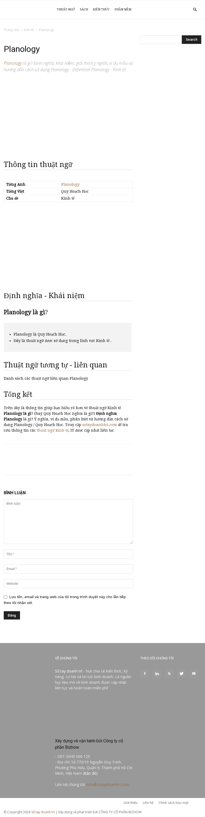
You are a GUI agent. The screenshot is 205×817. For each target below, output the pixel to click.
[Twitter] (181, 674)
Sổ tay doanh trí (68, 671)
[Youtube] (194, 674)
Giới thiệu (131, 802)
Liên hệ (148, 802)
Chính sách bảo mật (173, 802)
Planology (70, 184)
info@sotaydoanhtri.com (107, 784)
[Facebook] (144, 674)
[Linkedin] (157, 674)
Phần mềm (123, 9)
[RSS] (169, 674)
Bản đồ (90, 773)
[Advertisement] (68, 114)
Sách (84, 9)
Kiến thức (101, 9)
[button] (194, 9)
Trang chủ (11, 30)
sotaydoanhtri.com (99, 425)
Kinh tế (29, 30)
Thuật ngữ (66, 9)
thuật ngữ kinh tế (52, 430)
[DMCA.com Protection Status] (94, 729)
